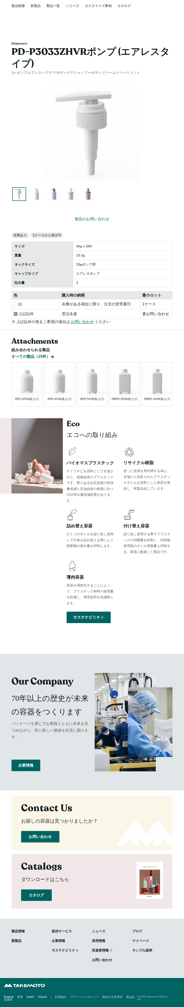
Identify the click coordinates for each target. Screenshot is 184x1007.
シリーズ (72, 6)
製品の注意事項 (112, 997)
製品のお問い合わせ (92, 219)
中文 (20, 997)
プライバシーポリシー (84, 997)
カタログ (124, 6)
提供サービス (62, 931)
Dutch (30, 997)
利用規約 (60, 997)
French (42, 997)
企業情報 (26, 765)
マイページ (140, 941)
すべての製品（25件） (31, 356)
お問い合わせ (82, 322)
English (9, 997)
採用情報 (98, 941)
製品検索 (18, 6)
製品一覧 (53, 6)
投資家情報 (100, 950)
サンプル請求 (142, 950)
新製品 (36, 6)
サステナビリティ (88, 617)
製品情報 (18, 931)
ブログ (137, 931)
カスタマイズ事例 (98, 6)
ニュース (98, 931)
